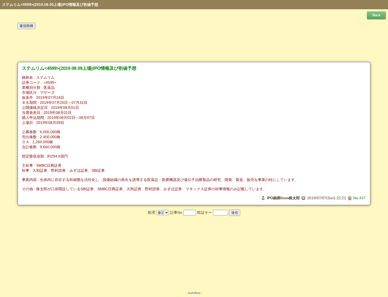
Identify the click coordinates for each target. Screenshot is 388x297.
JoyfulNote (194, 292)
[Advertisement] (194, 46)
